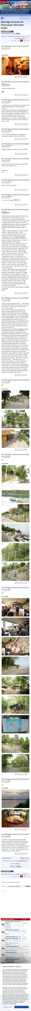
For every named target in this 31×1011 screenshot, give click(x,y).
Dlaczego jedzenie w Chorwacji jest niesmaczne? (12, 960)
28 (17, 948)
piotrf (8, 160)
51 (19, 931)
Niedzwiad (9, 196)
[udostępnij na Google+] (18, 77)
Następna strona (25, 858)
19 (17, 954)
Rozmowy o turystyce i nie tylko (11, 950)
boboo (27, 952)
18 (14, 954)
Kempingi (7, 933)
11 (18, 40)
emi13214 (9, 130)
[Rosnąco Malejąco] (15, 866)
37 (19, 940)
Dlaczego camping (12, 930)
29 (19, 948)
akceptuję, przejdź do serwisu (21, 1007)
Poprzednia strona (7, 858)
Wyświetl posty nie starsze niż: (11, 860)
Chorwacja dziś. (11, 952)
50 (17, 931)
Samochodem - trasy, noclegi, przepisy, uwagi (8, 926)
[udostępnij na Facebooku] (16, 77)
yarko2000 (24, 938)
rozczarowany (24, 960)
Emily (8, 48)
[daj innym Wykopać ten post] (26, 77)
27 (14, 948)
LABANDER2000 (6, 212)
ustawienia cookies (7, 1007)
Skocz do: (3, 886)
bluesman (24, 931)
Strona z (25, 36)
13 (25, 40)
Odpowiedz (4, 31)
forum (3, 2)
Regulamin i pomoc (25, 18)
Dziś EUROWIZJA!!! (12, 946)
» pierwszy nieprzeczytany (14, 36)
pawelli (27, 946)
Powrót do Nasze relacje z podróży (11, 882)
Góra (28, 77)
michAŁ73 (9, 145)
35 (14, 940)
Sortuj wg (13, 863)
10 (15, 40)
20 (19, 954)
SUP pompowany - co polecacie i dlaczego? (13, 937)
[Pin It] (21, 77)
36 (17, 940)
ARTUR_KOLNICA (6, 84)
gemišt (9, 101)
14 (28, 40)
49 (14, 931)
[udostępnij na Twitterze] (23, 77)
